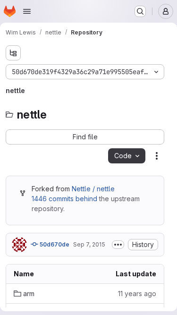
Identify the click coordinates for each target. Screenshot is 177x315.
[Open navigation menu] (26, 11)
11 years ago (137, 293)
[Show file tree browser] (13, 52)
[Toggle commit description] (118, 244)
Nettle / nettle (93, 189)
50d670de (53, 244)
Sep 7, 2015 (89, 244)
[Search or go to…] (140, 11)
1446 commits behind (64, 199)
